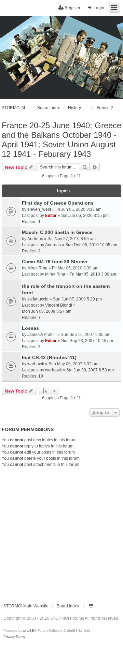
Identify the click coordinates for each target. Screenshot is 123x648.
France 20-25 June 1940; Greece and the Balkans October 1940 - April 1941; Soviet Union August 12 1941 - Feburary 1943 (61, 140)
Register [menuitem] (72, 7)
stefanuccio (38, 299)
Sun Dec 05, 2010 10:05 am (91, 244)
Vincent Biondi (58, 305)
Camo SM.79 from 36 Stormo (54, 261)
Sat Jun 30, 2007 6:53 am (90, 370)
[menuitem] (9, 637)
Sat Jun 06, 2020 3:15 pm (85, 215)
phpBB (28, 630)
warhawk (35, 364)
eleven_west (39, 209)
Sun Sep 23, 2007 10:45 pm (87, 340)
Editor (51, 215)
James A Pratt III (41, 334)
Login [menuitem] (99, 7)
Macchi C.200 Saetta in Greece (57, 232)
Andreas (35, 238)
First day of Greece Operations (58, 203)
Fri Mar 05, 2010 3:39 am (93, 274)
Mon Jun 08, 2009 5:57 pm (46, 311)
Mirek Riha (37, 268)
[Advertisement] (61, 532)
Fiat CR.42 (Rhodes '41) (49, 357)
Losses (30, 328)
